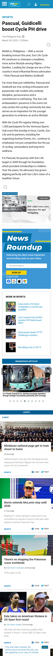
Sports (7, 17)
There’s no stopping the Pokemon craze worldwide (25, 561)
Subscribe (44, 5)
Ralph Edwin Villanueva (15, 568)
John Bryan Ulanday (13, 625)
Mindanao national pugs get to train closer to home (26, 447)
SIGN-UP (16, 272)
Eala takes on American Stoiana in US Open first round (25, 617)
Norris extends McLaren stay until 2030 (25, 504)
